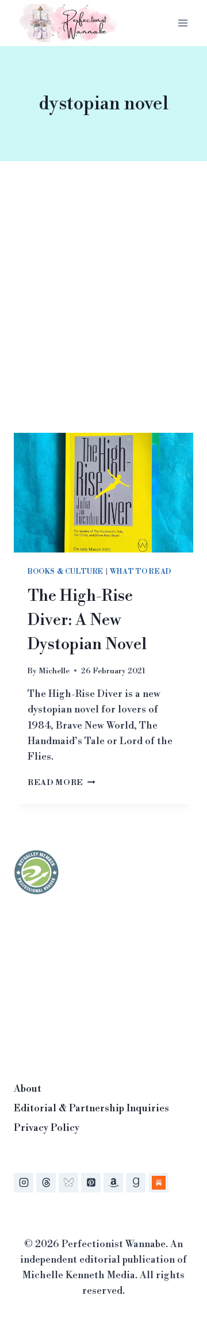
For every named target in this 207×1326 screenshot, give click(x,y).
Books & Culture (65, 571)
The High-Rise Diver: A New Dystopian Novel (87, 620)
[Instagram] (23, 1182)
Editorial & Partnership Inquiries (91, 1108)
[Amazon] (113, 1182)
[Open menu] (182, 23)
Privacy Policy (46, 1128)
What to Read (140, 571)
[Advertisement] (103, 310)
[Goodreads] (135, 1182)
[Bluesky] (68, 1182)
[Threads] (46, 1182)
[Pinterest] (91, 1182)
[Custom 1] (158, 1182)
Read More (61, 782)
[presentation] (103, 492)
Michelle (54, 671)
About (27, 1089)
